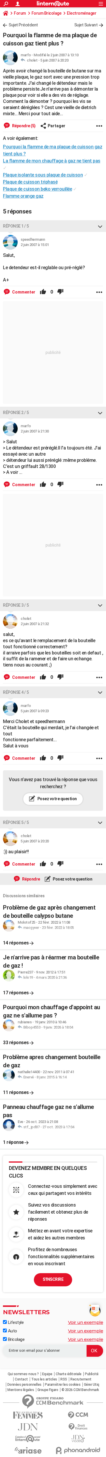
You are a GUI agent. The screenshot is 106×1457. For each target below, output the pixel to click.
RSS (63, 1379)
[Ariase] (28, 1450)
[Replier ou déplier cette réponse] (100, 226)
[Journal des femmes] (28, 1415)
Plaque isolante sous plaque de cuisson (43, 175)
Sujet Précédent (23, 25)
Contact (21, 1379)
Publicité (92, 1374)
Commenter (23, 292)
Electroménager (81, 13)
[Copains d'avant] (28, 1438)
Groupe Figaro (47, 1390)
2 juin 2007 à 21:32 (35, 624)
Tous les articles (44, 1379)
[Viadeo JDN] (78, 1438)
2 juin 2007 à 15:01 (35, 244)
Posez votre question (57, 798)
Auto (12, 1331)
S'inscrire (53, 1279)
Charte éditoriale (69, 1374)
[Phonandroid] (78, 1450)
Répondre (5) (23, 125)
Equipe (47, 1374)
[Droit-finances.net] (78, 1427)
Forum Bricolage (47, 13)
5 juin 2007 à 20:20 (54, 60)
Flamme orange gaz (23, 196)
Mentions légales (20, 1390)
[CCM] (78, 1415)
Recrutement (81, 1379)
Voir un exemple (85, 1322)
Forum (20, 13)
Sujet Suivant (86, 25)
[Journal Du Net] (28, 1427)
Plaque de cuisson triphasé (30, 182)
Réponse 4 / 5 (16, 692)
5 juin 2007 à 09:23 (35, 711)
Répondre (30, 879)
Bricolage (15, 1339)
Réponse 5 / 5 (16, 822)
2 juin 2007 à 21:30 (35, 431)
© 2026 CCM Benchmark (80, 1390)
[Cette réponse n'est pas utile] (60, 292)
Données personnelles (24, 1385)
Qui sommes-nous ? (23, 1374)
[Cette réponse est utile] (43, 292)
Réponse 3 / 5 (16, 605)
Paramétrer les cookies (62, 1385)
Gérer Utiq (91, 1385)
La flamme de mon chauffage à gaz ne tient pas (51, 161)
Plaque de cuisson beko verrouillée (37, 189)
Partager (56, 125)
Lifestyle (15, 1322)
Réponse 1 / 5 (16, 226)
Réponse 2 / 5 (16, 412)
